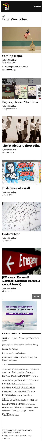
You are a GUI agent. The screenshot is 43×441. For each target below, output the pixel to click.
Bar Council (28, 372)
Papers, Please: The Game (20, 102)
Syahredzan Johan (22, 411)
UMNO (31, 410)
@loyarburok (23, 369)
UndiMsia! (8, 414)
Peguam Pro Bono (18, 353)
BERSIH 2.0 (34, 376)
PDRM (25, 404)
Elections (6, 387)
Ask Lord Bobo (9, 372)
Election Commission (27, 384)
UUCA (17, 415)
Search (36, 296)
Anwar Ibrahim (33, 369)
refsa (16, 407)
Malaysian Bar (21, 400)
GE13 (24, 391)
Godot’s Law (11, 234)
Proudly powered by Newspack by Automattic (17, 435)
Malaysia (9, 399)
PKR (29, 404)
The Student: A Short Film (21, 145)
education (19, 384)
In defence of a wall (16, 188)
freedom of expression (12, 391)
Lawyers (19, 395)
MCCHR (30, 400)
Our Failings (13, 349)
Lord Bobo (27, 394)
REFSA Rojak (23, 407)
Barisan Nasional (11, 376)
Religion (29, 407)
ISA (10, 395)
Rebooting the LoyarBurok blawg (25, 345)
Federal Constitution (23, 387)
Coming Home (12, 56)
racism (12, 407)
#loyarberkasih (6, 369)
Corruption (14, 380)
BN (9, 380)
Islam (14, 395)
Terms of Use (6, 438)
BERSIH (25, 376)
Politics (5, 407)
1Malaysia (14, 369)
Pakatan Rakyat (15, 403)
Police (33, 404)
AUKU (19, 372)
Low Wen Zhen (10, 60)
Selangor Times (9, 410)
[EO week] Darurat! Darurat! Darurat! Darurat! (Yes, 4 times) (21, 280)
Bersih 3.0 (5, 380)
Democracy (23, 380)
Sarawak (35, 407)
